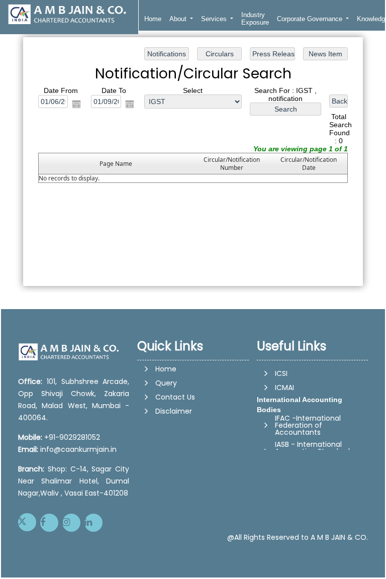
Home (152, 19)
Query (166, 383)
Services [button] (215, 19)
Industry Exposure (255, 18)
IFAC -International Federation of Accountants (308, 423)
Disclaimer (173, 411)
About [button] (178, 19)
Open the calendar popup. (76, 104)
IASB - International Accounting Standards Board (314, 449)
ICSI (281, 371)
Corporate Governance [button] (310, 19)
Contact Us (175, 397)
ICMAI (284, 386)
